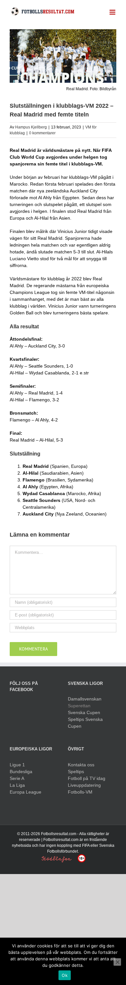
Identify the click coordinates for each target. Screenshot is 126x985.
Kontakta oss (81, 764)
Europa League (25, 792)
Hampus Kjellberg (31, 127)
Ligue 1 (17, 764)
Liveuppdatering (84, 785)
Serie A (17, 778)
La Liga (17, 785)
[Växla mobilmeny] (113, 12)
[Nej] (117, 962)
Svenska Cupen (84, 712)
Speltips (76, 771)
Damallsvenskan (84, 698)
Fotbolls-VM (80, 792)
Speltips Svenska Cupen (85, 723)
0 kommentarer (42, 133)
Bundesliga (21, 771)
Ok (65, 975)
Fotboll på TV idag (86, 778)
